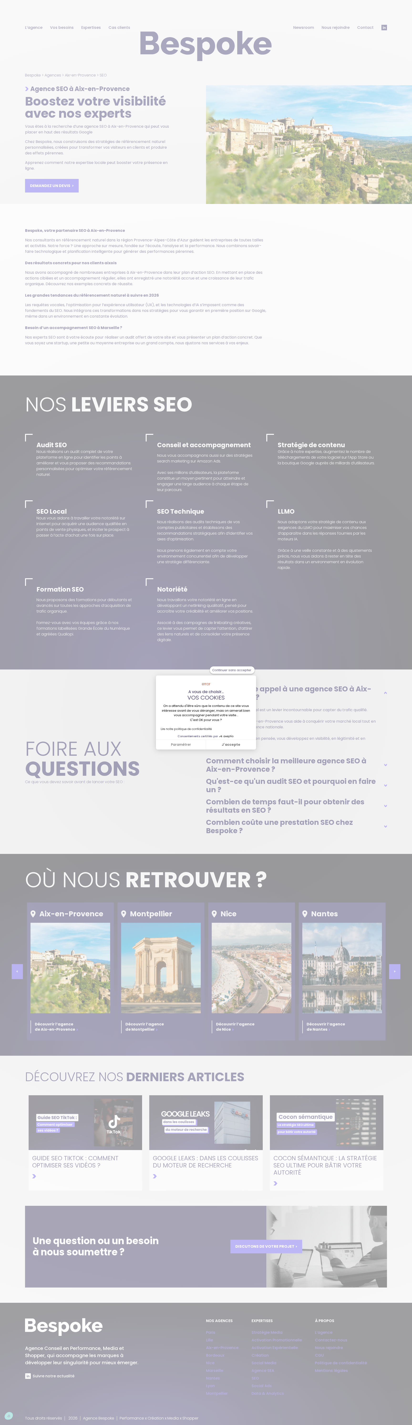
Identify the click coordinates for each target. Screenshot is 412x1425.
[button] (14, 1416)
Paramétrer (181, 744)
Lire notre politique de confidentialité (186, 729)
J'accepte (231, 744)
